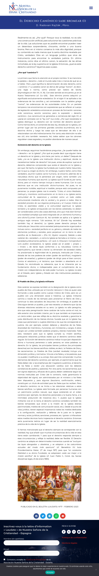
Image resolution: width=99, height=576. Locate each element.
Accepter (50, 572)
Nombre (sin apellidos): (14, 539)
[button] (91, 8)
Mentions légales (69, 543)
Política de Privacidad (36, 559)
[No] (96, 569)
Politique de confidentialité (74, 538)
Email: (6, 549)
